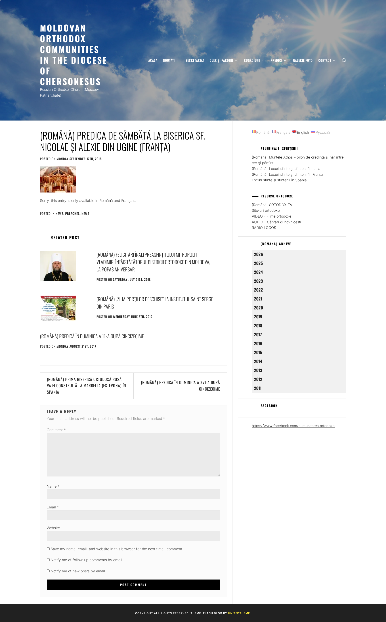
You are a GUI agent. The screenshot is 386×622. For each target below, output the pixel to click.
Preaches (72, 213)
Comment (56, 429)
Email (53, 507)
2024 (258, 272)
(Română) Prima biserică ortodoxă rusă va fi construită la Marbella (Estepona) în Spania (86, 385)
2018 (258, 325)
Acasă (152, 60)
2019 (258, 316)
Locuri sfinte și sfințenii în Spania (279, 180)
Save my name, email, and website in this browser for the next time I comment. (117, 549)
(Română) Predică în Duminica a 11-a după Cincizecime (92, 336)
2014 (258, 361)
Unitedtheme (239, 613)
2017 (258, 334)
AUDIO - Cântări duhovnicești (276, 222)
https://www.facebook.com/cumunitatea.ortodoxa (293, 425)
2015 (258, 352)
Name (53, 486)
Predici (276, 60)
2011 (258, 388)
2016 (258, 343)
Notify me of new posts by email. (78, 571)
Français (128, 200)
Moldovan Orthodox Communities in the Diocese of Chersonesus (73, 54)
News (59, 213)
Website (53, 528)
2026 (258, 254)
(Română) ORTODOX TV (272, 205)
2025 (258, 263)
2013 (258, 370)
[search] (344, 60)
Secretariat (195, 60)
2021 (258, 299)
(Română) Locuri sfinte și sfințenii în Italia (286, 168)
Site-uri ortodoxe (266, 210)
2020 (258, 308)
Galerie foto (303, 60)
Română (106, 200)
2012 (258, 379)
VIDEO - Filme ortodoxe (271, 216)
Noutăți (169, 60)
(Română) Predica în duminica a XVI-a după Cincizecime (180, 385)
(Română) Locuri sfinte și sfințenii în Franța (287, 174)
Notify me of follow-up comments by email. (87, 560)
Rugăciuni (252, 60)
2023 (258, 281)
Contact (324, 60)
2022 (258, 290)
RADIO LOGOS (264, 227)
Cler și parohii (221, 60)
